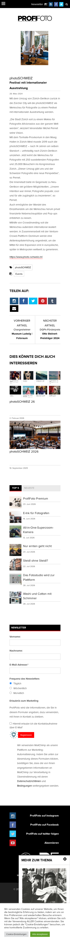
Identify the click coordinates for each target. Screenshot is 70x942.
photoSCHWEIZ (23, 267)
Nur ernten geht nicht (37, 546)
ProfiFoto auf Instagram (44, 816)
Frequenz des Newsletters (24, 679)
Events (19, 274)
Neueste (29, 488)
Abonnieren (52, 843)
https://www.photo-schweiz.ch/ (26, 257)
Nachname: (16, 651)
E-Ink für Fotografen (36, 513)
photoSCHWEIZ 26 (22, 401)
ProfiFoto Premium (35, 498)
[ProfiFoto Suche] (67, 4)
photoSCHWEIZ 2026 (24, 451)
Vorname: (15, 637)
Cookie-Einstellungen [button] (16, 934)
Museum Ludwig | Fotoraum (22, 334)
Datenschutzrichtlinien (29, 781)
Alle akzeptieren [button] (40, 934)
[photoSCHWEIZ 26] (35, 396)
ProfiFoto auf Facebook (44, 825)
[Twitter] (61, 4)
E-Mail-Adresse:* (19, 665)
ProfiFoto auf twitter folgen (42, 834)
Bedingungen (24, 785)
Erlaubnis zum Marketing (24, 701)
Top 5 (15, 488)
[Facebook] (56, 4)
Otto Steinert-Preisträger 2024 (50, 334)
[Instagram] (51, 4)
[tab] (16, 488)
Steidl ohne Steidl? (35, 560)
